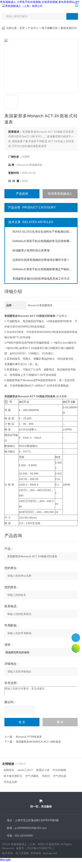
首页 (22, 28)
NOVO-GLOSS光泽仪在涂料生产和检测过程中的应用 (42, 231)
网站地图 (5, 859)
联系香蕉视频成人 (60, 193)
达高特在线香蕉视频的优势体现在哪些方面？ (41, 259)
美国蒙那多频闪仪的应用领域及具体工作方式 (41, 278)
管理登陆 (35, 853)
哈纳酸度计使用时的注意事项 (31, 250)
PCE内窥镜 (59, 770)
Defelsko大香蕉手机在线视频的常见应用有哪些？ (42, 241)
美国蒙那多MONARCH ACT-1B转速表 (38, 741)
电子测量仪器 (50, 28)
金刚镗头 (9, 770)
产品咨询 (22, 193)
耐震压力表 (43, 770)
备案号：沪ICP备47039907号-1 (35, 848)
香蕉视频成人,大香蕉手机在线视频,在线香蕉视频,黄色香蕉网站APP (40, 1)
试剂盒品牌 (10, 781)
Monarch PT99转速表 (29, 736)
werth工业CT (25, 770)
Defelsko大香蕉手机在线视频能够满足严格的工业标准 (42, 269)
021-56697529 (76, 637)
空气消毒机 (32, 775)
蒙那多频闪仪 (69, 28)
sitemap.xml (50, 853)
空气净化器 (59, 775)
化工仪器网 (22, 853)
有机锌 (46, 775)
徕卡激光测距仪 (13, 775)
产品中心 (33, 28)
